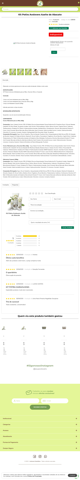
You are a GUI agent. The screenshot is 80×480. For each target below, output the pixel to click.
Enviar (54, 52)
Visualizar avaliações (64, 24)
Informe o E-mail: (54, 44)
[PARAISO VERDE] (40, 3)
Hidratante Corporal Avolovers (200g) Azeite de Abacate (3, 336)
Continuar (72, 475)
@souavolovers (40, 369)
